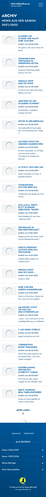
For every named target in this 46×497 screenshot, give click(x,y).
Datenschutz (29, 433)
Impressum (16, 433)
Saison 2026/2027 (10, 450)
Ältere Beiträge (9, 463)
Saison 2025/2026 (10, 456)
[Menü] (41, 4)
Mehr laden (23, 410)
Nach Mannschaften (11, 469)
